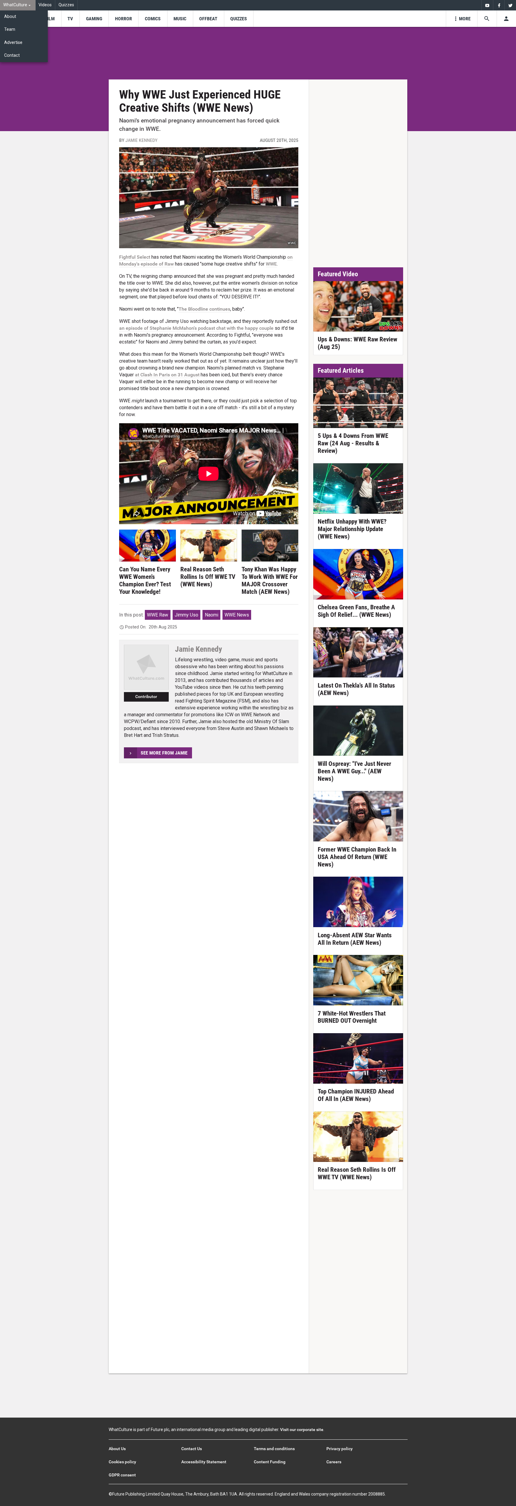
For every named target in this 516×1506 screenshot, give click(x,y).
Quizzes (66, 4)
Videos (45, 4)
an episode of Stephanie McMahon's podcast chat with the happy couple (196, 328)
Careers (333, 1461)
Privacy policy (339, 1448)
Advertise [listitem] (13, 42)
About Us (117, 1448)
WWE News (237, 615)
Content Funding (269, 1461)
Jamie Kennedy (141, 140)
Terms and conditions (274, 1448)
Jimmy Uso (186, 615)
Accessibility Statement (203, 1461)
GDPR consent (122, 1475)
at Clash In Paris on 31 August (167, 375)
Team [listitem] (9, 29)
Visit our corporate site (301, 1429)
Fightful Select (134, 257)
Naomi (211, 615)
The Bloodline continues (204, 309)
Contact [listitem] (12, 55)
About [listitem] (10, 16)
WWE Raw (157, 615)
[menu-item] (50, 18)
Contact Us (191, 1448)
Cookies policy (122, 1461)
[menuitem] (18, 5)
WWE (271, 264)
